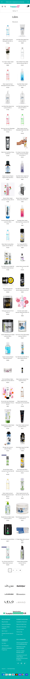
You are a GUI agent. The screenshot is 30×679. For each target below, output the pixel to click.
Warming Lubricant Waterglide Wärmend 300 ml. (7, 129)
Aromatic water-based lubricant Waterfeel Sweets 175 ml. (22, 312)
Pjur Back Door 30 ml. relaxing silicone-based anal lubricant (22, 289)
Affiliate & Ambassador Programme (7, 649)
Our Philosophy (5, 645)
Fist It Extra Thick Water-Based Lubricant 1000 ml (22, 335)
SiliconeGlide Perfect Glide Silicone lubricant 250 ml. (22, 62)
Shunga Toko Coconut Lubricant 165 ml (8, 448)
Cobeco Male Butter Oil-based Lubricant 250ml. (7, 335)
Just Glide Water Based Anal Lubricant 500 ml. (8, 107)
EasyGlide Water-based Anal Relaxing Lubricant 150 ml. (22, 176)
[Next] (20, 570)
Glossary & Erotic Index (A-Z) (8, 634)
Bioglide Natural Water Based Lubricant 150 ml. (7, 425)
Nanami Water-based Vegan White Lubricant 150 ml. (22, 199)
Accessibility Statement (21, 621)
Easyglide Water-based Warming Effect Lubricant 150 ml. (22, 222)
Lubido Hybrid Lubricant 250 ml (22, 267)
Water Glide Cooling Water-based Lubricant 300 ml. (8, 245)
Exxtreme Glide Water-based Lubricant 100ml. (7, 221)
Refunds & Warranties (21, 626)
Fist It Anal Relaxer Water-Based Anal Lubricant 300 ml (7, 379)
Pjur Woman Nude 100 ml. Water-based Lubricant (8, 562)
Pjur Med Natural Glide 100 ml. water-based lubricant (22, 357)
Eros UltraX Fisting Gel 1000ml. (8, 539)
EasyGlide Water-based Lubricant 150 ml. (22, 84)
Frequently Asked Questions (5, 627)
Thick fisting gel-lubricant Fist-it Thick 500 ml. (22, 517)
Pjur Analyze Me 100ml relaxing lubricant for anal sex (22, 470)
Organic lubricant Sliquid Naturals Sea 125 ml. (7, 357)
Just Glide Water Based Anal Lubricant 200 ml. (22, 40)
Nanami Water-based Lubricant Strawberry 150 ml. (7, 199)
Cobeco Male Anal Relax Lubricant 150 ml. (22, 562)
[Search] (5, 6)
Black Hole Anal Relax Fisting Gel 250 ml (7, 153)
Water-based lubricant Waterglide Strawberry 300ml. (7, 84)
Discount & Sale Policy (21, 624)
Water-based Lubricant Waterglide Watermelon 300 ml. (22, 130)
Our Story (4, 643)
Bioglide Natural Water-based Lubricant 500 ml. (7, 517)
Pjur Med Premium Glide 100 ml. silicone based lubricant (7, 267)
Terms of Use (19, 631)
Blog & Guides (5, 621)
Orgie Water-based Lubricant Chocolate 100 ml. (22, 425)
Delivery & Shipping (6, 624)
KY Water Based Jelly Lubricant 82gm (22, 540)
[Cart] (27, 6)
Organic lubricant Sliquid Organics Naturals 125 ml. (7, 176)
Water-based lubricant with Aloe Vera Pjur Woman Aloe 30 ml (22, 495)
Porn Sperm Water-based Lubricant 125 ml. (7, 62)
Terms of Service (20, 629)
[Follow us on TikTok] (24, 663)
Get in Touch (4, 631)
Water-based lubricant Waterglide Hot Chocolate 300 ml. (22, 403)
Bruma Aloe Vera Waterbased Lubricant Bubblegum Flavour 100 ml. (7, 403)
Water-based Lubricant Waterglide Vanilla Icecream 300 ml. (8, 495)
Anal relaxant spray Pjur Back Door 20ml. (22, 448)
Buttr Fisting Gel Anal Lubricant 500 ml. (7, 289)
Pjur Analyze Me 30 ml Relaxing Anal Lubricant (22, 245)
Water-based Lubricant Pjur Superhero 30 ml (22, 379)
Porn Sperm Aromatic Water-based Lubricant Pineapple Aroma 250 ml (22, 154)
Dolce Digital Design (11, 668)
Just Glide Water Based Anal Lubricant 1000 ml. (22, 107)
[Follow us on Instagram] (21, 663)
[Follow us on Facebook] (18, 663)
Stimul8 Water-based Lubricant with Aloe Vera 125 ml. (8, 471)
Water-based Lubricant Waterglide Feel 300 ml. (8, 40)
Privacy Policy (19, 634)
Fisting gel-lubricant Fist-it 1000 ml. (8, 311)
